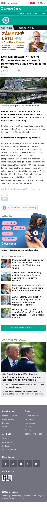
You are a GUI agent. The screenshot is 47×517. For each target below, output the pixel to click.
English (41, 496)
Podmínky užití (30, 496)
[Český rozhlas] (9, 3)
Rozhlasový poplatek (33, 434)
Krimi (6, 228)
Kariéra (27, 427)
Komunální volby (9, 419)
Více (31, 27)
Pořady (7, 233)
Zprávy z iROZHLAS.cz (14, 340)
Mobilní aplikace (9, 449)
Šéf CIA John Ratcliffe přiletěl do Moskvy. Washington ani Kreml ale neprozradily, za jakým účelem (21, 377)
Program (20, 13)
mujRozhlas (6, 216)
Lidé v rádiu (29, 423)
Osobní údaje (16, 496)
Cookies (5, 496)
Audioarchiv (32, 13)
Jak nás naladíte (31, 416)
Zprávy (4, 74)
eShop (5, 427)
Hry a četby (8, 223)
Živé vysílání (9, 238)
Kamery (43, 13)
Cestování (6, 27)
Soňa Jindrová (29, 189)
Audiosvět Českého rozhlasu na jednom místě (19, 250)
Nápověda (29, 419)
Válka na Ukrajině (9, 416)
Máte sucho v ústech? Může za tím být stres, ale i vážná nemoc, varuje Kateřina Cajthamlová (28, 288)
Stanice (5, 423)
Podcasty (6, 446)
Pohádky (18, 228)
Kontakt (27, 430)
